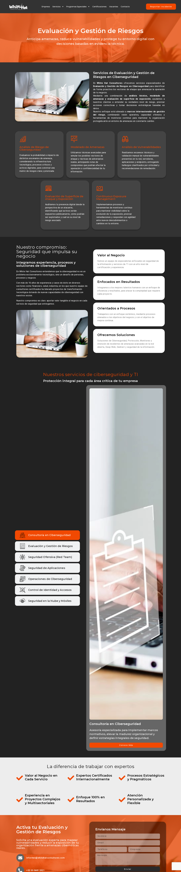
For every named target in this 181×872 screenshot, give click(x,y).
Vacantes (113, 6)
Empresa (46, 6)
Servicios (56, 6)
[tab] (47, 535)
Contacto (125, 6)
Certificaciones (99, 6)
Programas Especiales (76, 6)
